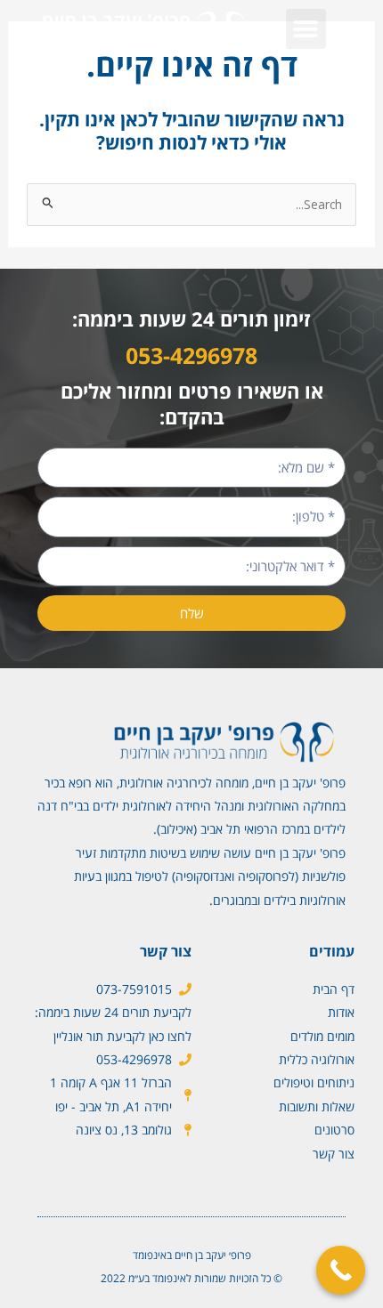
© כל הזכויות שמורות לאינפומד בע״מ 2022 (191, 1278)
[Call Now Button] (340, 1270)
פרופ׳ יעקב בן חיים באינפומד (192, 1255)
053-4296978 (191, 355)
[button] (306, 29)
